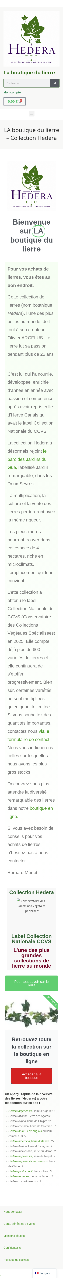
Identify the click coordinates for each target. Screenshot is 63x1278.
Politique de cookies (16, 1259)
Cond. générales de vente (20, 1223)
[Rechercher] (54, 83)
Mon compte (12, 92)
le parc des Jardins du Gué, (27, 459)
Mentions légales (14, 1235)
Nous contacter (13, 1211)
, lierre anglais (25, 1131)
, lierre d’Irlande (28, 1141)
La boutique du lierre (29, 72)
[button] (31, 113)
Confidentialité (13, 1247)
